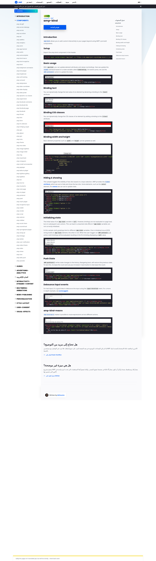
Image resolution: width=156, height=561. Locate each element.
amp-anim (20, 46)
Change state (49, 244)
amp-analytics (21, 43)
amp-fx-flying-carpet (23, 127)
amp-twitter (20, 239)
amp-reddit (20, 208)
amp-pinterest (21, 195)
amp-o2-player (21, 192)
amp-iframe (20, 142)
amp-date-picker (22, 92)
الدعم (74, 2)
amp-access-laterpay (23, 27)
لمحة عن (29, 2)
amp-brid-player (22, 71)
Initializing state (120, 49)
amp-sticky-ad (21, 233)
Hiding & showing (121, 46)
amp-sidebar (20, 220)
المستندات (39, 2)
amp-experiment (22, 99)
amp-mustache (21, 186)
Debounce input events (122, 55)
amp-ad (19, 36)
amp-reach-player (22, 201)
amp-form (20, 120)
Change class (49, 126)
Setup (117, 29)
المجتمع (49, 2)
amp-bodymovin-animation (25, 68)
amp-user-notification (23, 242)
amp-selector (21, 217)
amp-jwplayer (21, 167)
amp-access (20, 30)
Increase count (50, 272)
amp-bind (20, 64)
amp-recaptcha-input (23, 205)
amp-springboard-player (24, 229)
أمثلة (52, 18)
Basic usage (119, 33)
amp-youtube (21, 261)
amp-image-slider (22, 152)
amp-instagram (21, 161)
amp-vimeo (20, 251)
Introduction (119, 26)
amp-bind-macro (22, 58)
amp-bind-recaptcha (23, 61)
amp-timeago (21, 236)
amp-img (19, 155)
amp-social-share (22, 223)
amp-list (19, 180)
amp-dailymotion (22, 83)
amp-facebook (21, 111)
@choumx (60, 395)
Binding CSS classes (121, 39)
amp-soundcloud (22, 226)
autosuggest (63, 291)
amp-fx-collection (22, 124)
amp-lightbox (21, 177)
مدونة (67, 2)
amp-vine (19, 254)
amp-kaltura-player (22, 170)
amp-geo (19, 130)
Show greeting (49, 77)
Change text (49, 101)
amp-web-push (21, 257)
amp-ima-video (21, 145)
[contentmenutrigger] (127, 20)
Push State (119, 52)
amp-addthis (20, 40)
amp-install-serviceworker (24, 164)
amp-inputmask (21, 158)
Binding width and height (123, 42)
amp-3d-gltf (20, 24)
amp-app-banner (22, 49)
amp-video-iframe (22, 245)
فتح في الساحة (54, 27)
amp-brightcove (21, 74)
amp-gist (19, 136)
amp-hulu (20, 139)
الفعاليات (58, 2)
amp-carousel (21, 80)
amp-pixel (20, 198)
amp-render (20, 211)
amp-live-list (20, 183)
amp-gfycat (20, 133)
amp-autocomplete (22, 55)
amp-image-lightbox (23, 148)
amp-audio (20, 52)
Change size (67, 153)
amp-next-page (21, 189)
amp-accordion (21, 33)
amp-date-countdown (23, 86)
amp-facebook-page (23, 108)
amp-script (20, 214)
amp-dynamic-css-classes (24, 96)
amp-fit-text (20, 114)
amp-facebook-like (22, 105)
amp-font (19, 117)
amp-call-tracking (22, 77)
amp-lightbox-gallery (23, 173)
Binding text (119, 36)
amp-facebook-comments (24, 102)
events (55, 187)
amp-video (20, 248)
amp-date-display (22, 89)
